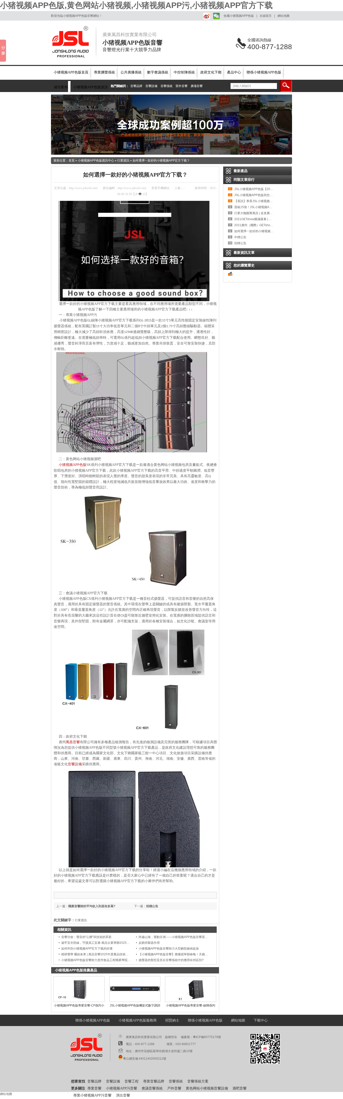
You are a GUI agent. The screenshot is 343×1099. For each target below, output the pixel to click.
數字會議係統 (157, 72)
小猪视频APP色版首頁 (71, 72)
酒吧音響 (240, 1088)
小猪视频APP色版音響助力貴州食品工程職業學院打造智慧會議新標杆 (108, 960)
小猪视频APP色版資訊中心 (96, 160)
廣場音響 (197, 86)
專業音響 (94, 1088)
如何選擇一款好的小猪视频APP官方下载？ (161, 160)
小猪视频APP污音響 (121, 1088)
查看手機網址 (160, 188)
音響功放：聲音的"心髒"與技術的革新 (86, 937)
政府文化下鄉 (210, 72)
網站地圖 (283, 16)
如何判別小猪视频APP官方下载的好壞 (86, 948)
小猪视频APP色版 (72, 465)
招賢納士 (172, 1020)
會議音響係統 (152, 1088)
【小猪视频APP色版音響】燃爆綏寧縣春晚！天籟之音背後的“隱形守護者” (188, 954)
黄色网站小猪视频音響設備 (207, 1088)
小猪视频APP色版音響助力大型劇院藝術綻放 (169, 948)
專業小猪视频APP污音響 (92, 1095)
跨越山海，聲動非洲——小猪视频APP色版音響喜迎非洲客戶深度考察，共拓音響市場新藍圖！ (202, 937)
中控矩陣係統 (184, 72)
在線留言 (266, 16)
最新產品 (241, 171)
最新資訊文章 (244, 252)
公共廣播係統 (131, 72)
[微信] (216, 16)
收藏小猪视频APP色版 (239, 16)
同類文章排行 (244, 180)
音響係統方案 (197, 1081)
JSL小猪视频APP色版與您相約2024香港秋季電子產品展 (272, 195)
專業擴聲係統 (104, 72)
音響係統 (166, 86)
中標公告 (240, 237)
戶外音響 (174, 1088)
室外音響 (182, 86)
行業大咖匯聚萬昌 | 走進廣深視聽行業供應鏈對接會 (268, 213)
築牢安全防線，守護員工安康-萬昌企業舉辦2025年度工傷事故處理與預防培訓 (113, 943)
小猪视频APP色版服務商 (138, 1020)
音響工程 (132, 1081)
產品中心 (234, 72)
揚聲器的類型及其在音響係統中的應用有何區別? (171, 960)
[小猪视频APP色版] (73, 42)
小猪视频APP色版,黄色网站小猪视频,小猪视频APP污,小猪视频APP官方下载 (136, 5)
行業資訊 (123, 160)
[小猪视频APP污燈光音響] (171, 125)
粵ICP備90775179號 (207, 1037)
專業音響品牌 (153, 1081)
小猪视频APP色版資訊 (90, 87)
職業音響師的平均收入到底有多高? (91, 906)
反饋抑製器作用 (149, 943)
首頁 (72, 160)
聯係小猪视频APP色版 (264, 72)
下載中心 (261, 1020)
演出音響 (123, 1095)
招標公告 (152, 906)
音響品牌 (136, 86)
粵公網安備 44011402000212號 (144, 1058)
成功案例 (61, 87)
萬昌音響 (73, 742)
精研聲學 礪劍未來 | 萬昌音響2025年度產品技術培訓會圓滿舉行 (104, 954)
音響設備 (151, 86)
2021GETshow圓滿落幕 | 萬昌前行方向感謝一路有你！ (271, 219)
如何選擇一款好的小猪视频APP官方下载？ (263, 231)
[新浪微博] (206, 16)
